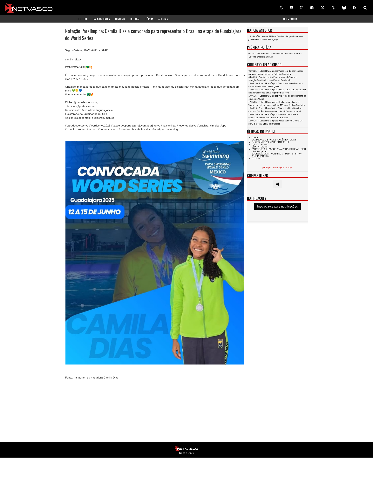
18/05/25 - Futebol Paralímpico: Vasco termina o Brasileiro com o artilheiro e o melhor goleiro (275, 85)
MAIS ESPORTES (101, 19)
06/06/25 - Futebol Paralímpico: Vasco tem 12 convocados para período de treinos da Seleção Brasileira (275, 72)
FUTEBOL (83, 19)
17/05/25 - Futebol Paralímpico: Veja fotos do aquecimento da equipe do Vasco (277, 97)
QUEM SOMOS (290, 19)
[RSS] (354, 8)
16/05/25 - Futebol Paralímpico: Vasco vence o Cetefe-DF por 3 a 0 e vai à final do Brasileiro (275, 122)
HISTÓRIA (120, 19)
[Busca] (365, 8)
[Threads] (333, 8)
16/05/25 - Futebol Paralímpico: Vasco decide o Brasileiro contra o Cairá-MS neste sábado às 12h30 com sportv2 (275, 109)
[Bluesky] (344, 8)
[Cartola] (291, 8)
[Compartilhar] (277, 184)
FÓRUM (149, 19)
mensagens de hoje (282, 167)
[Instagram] (301, 8)
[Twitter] (322, 8)
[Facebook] (312, 8)
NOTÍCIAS (135, 19)
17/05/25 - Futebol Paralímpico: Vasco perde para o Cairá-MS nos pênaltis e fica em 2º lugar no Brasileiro (277, 91)
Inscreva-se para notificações (277, 206)
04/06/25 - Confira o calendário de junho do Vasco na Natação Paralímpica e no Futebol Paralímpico (273, 78)
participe (266, 167)
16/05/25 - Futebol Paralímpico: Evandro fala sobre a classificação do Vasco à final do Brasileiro (273, 116)
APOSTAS (163, 19)
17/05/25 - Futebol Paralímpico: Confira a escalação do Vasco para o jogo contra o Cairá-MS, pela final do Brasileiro (276, 103)
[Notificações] (281, 8)
